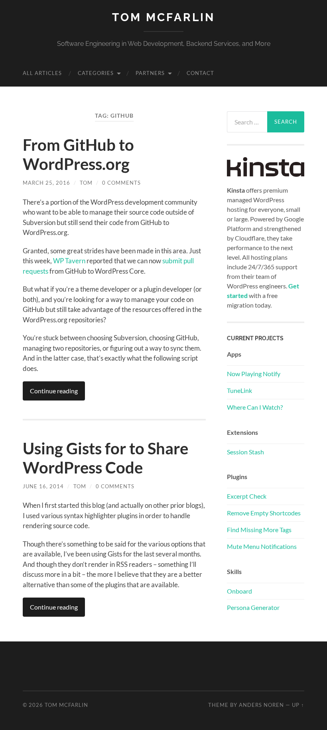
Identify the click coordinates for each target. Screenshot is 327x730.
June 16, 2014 (43, 486)
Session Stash (245, 452)
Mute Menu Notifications (262, 546)
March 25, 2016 (46, 183)
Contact (200, 73)
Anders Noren (261, 705)
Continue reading (54, 391)
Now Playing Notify (253, 373)
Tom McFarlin (163, 17)
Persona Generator (253, 607)
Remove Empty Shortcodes (264, 513)
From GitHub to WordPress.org (78, 154)
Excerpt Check (246, 496)
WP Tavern (69, 260)
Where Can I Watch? (255, 407)
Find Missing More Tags (259, 529)
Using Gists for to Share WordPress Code (105, 458)
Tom (86, 183)
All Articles (42, 73)
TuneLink (239, 390)
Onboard (239, 591)
